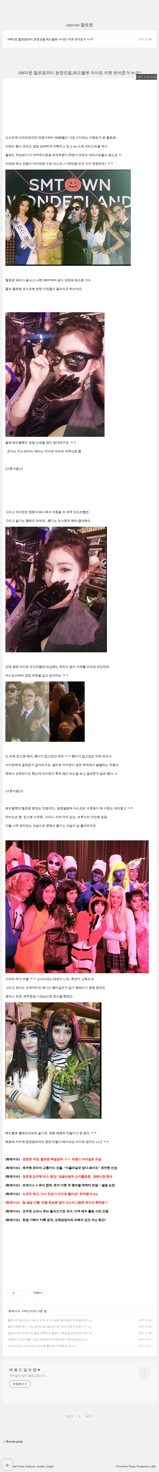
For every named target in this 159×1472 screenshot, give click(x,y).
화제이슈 (14, 1311)
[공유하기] (18, 1293)
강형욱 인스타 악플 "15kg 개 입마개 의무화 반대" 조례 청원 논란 (46, 1339)
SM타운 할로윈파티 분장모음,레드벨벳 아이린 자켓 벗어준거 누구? (50, 39)
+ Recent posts (13, 1441)
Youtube (40, 1466)
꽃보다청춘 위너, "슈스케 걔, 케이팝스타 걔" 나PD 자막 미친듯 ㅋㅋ (47, 1326)
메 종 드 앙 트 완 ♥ (24, 1370)
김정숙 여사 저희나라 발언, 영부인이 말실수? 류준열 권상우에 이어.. (48, 1333)
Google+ (50, 1466)
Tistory (132, 1466)
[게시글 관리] (23, 1293)
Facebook (30, 1466)
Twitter (20, 1466)
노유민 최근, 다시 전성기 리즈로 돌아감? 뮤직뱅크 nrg (39, 1345)
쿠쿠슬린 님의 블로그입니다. (27, 1375)
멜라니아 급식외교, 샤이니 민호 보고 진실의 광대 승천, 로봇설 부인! (48, 1320)
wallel (152, 1466)
